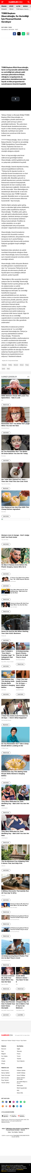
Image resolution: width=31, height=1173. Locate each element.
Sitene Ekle (20, 1093)
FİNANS (3, 6)
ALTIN (18, 6)
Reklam (9, 1040)
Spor (2, 1051)
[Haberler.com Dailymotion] (20, 1106)
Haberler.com (5, 1067)
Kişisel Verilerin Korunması (21, 1078)
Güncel (11, 9)
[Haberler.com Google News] (2, 1102)
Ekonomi (16, 365)
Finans (27, 365)
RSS (18, 1090)
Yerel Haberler (21, 1061)
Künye (18, 1040)
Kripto (3, 1058)
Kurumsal (19, 1067)
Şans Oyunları (5, 1077)
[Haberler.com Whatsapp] (20, 1102)
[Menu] (2, 2)
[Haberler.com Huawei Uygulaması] (21, 1116)
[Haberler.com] (7, 1035)
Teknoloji (4, 365)
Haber (9, 1132)
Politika (10, 365)
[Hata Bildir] (16, 1135)
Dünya (3, 1063)
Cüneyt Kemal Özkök (13, 360)
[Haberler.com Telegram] (17, 1106)
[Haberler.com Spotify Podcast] (24, 1102)
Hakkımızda (4, 1040)
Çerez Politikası (21, 1075)
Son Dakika (4, 1056)
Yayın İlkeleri (24, 1040)
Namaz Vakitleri (5, 1073)
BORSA (25, 6)
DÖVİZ (11, 6)
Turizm (19, 1056)
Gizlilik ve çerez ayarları (7, 1135)
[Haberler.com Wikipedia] (6, 1106)
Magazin (3, 1053)
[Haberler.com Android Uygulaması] (13, 1116)
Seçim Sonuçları (5, 1075)
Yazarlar (19, 1058)
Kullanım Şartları (21, 1070)
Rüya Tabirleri (5, 1080)
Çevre (3, 368)
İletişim (14, 1040)
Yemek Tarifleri (5, 1082)
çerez (8, 1166)
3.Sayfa (3, 1061)
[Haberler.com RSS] (2, 1106)
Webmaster (20, 1085)
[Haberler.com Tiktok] (13, 1106)
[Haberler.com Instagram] (13, 1102)
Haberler (3, 1046)
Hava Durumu (5, 1070)
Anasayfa (4, 9)
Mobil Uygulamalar (22, 1088)
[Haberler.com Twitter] (10, 1102)
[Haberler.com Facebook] (6, 1102)
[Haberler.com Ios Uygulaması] (5, 1116)
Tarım (8, 368)
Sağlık (18, 1048)
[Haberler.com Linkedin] (17, 1102)
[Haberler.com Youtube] (10, 1106)
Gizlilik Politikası (21, 1073)
